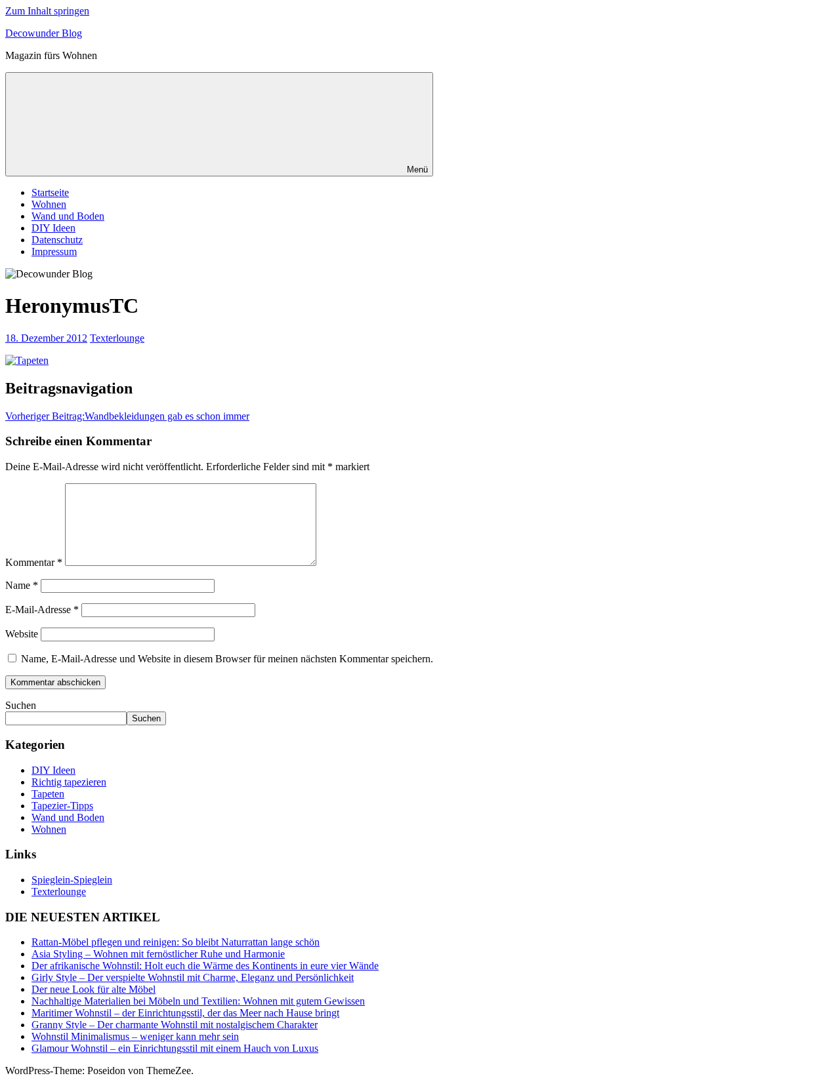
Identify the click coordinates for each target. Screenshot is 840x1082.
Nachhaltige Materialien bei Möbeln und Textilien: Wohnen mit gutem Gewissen (198, 1001)
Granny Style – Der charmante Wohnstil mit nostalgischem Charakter (175, 1024)
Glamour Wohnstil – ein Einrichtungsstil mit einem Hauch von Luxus (175, 1048)
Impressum (54, 251)
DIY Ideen (53, 227)
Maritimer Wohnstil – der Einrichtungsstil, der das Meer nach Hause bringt (185, 1012)
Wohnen (49, 204)
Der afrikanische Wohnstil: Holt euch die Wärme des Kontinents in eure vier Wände (205, 965)
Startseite (50, 192)
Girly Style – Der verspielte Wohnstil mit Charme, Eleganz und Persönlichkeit (193, 977)
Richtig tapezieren (69, 782)
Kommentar (33, 562)
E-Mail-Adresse (42, 609)
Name (21, 585)
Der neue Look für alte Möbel (94, 989)
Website (21, 633)
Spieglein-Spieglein (72, 879)
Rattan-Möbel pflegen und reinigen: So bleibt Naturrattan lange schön (176, 942)
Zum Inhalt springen (47, 10)
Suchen (20, 705)
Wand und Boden (68, 216)
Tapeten (48, 793)
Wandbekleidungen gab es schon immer (127, 416)
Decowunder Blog (43, 33)
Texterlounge (117, 338)
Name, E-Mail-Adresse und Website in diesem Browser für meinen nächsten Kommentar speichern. (227, 658)
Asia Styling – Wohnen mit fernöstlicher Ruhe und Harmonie (158, 953)
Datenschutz (57, 239)
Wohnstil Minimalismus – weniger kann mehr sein (135, 1036)
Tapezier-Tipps (62, 805)
